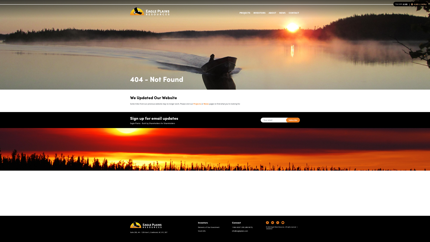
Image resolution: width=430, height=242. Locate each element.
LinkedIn (272, 222)
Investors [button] (259, 12)
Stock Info (202, 231)
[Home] (149, 11)
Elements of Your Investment (208, 227)
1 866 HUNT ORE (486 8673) (242, 227)
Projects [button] (245, 12)
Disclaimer (269, 229)
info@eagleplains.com (240, 231)
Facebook (267, 222)
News (282, 12)
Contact (294, 12)
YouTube (282, 222)
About (272, 12)
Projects (197, 104)
